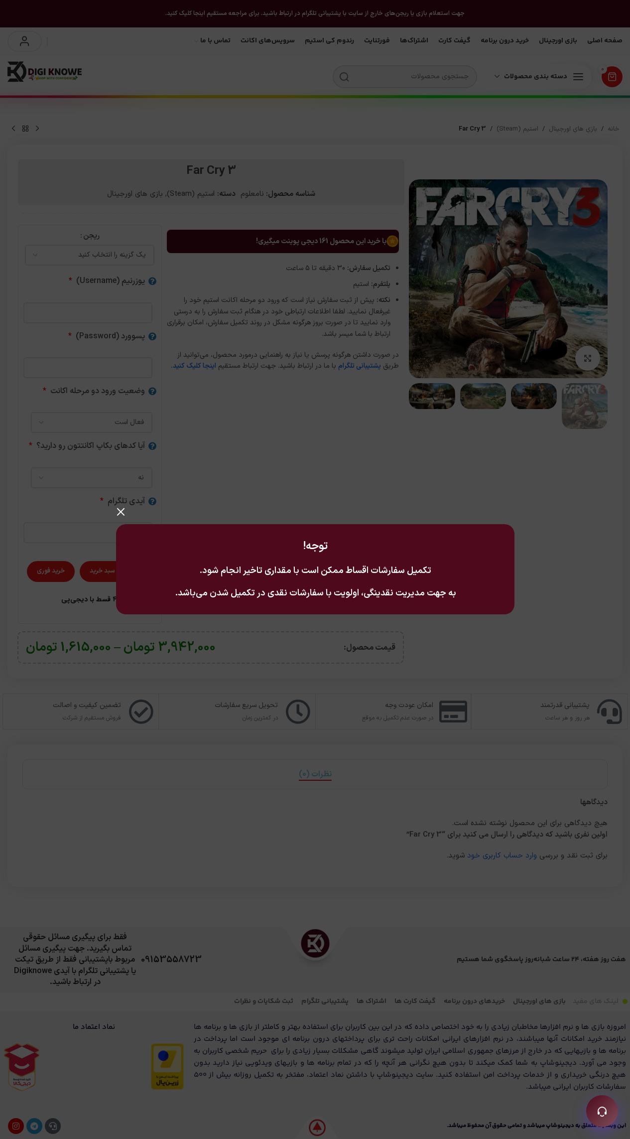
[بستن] (121, 511)
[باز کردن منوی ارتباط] (602, 1111)
